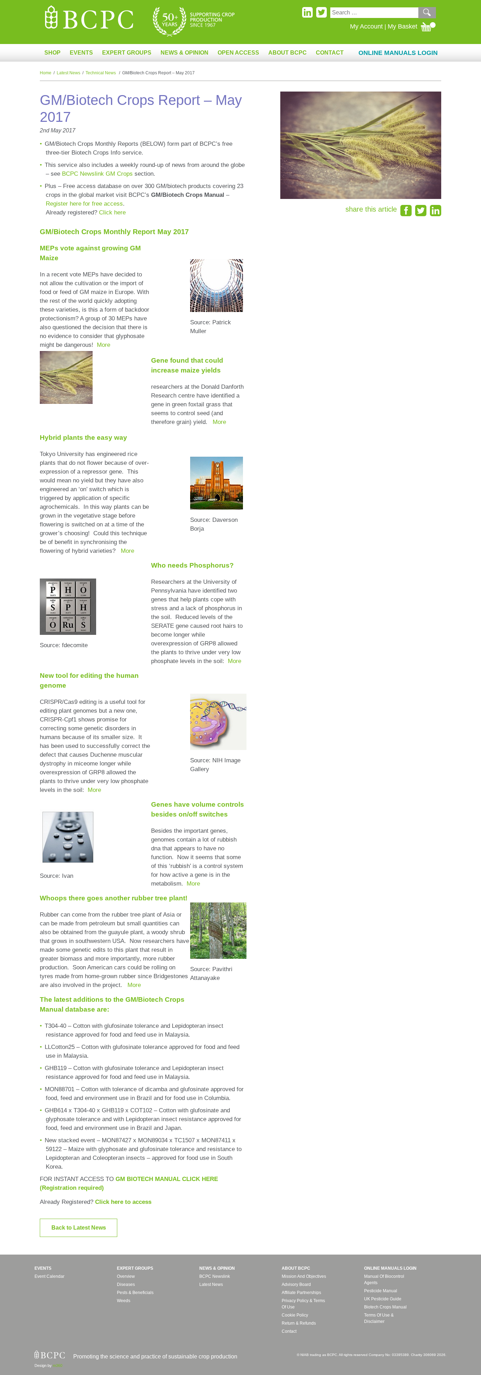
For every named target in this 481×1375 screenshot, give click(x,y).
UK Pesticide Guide (382, 1298)
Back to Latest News (78, 1228)
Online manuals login (390, 1268)
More (103, 345)
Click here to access (123, 1202)
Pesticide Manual (380, 1290)
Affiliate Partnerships (301, 1292)
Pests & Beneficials (135, 1292)
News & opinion (217, 1268)
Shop (52, 53)
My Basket (402, 26)
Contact (330, 53)
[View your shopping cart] (428, 26)
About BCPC (296, 1268)
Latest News (68, 72)
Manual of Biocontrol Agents (384, 1279)
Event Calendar (49, 1276)
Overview (126, 1276)
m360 (57, 1365)
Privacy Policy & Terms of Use (303, 1304)
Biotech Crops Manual (385, 1307)
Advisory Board (296, 1284)
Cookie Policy (295, 1315)
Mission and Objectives (304, 1276)
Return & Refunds (299, 1323)
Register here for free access (84, 203)
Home (45, 72)
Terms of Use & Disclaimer (379, 1318)
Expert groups (135, 1268)
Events (43, 1268)
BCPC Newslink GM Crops (97, 173)
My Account (366, 26)
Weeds (123, 1300)
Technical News (101, 72)
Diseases (126, 1284)
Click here (112, 212)
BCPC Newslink (214, 1276)
